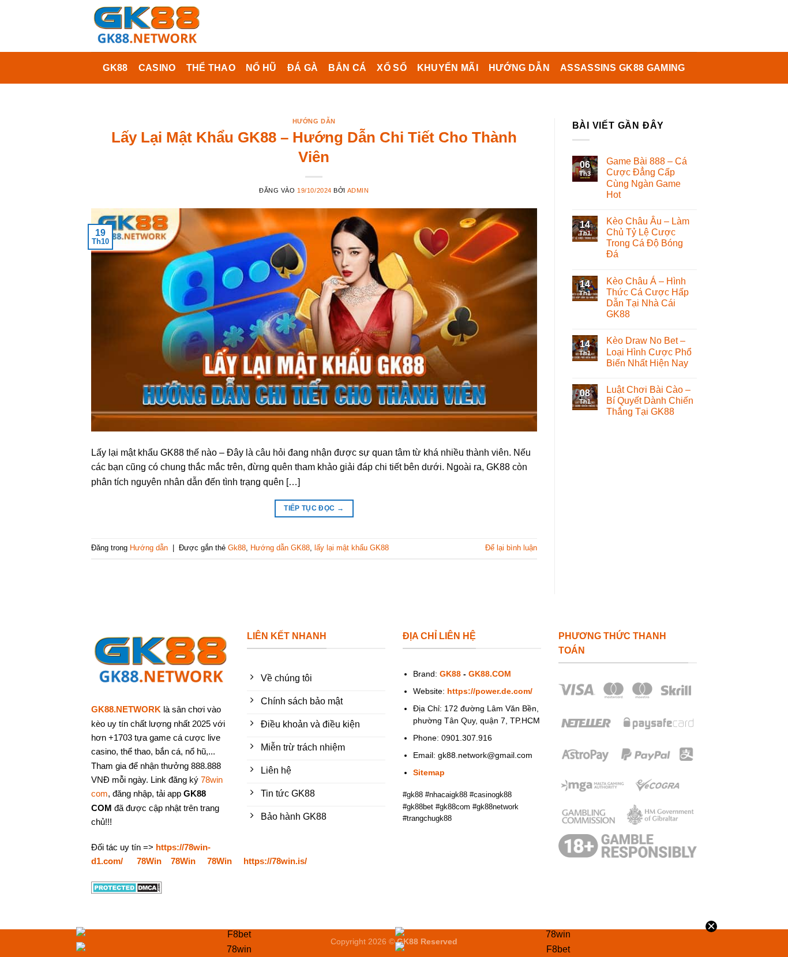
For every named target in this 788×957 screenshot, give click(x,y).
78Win (149, 861)
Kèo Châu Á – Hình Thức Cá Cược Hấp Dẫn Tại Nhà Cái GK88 (647, 298)
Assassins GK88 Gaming (622, 68)
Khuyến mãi (447, 68)
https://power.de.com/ (489, 691)
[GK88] (149, 26)
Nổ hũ (261, 68)
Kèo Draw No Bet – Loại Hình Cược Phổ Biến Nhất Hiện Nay (649, 351)
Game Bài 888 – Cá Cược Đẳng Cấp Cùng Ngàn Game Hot (646, 178)
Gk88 (237, 547)
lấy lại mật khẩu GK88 (351, 547)
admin (358, 190)
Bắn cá (347, 68)
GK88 (115, 68)
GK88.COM (489, 674)
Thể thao (211, 68)
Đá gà (302, 68)
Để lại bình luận (511, 547)
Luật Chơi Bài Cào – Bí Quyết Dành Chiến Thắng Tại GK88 (649, 400)
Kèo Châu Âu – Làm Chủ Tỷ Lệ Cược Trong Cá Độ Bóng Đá (647, 238)
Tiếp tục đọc (314, 508)
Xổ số (392, 68)
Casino (157, 68)
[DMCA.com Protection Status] (126, 887)
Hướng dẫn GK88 (280, 547)
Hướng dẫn (519, 68)
